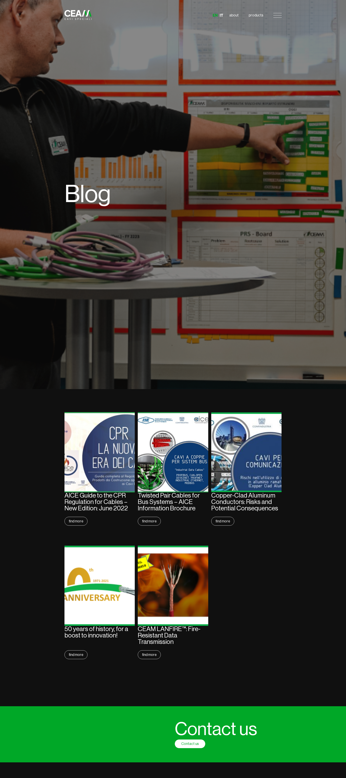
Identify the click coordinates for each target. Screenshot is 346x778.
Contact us (190, 744)
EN (215, 15)
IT (221, 15)
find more (76, 521)
